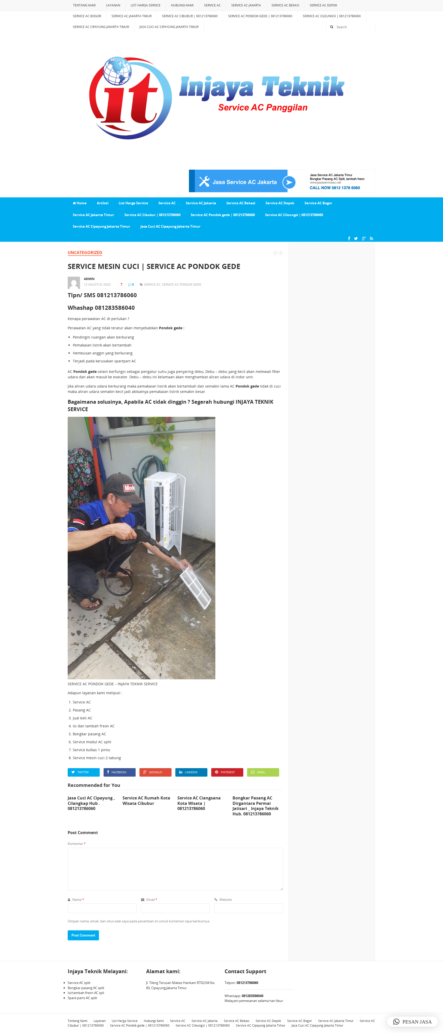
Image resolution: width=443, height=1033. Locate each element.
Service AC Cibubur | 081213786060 (190, 16)
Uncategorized (85, 252)
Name (78, 899)
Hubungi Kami (182, 5)
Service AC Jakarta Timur (132, 16)
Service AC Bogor (87, 16)
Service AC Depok (323, 5)
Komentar (77, 843)
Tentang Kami (84, 5)
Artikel (102, 203)
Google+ (156, 772)
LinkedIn (191, 772)
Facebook (119, 772)
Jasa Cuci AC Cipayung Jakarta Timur (168, 27)
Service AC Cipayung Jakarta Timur (101, 27)
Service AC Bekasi (285, 5)
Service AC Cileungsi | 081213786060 (332, 16)
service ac (152, 284)
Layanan (113, 5)
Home (81, 203)
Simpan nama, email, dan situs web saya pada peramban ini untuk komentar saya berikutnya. (139, 921)
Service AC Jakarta (246, 5)
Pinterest (228, 772)
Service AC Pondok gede (181, 284)
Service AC (212, 5)
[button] (412, 1022)
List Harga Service (145, 5)
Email (261, 772)
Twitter (83, 772)
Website (225, 899)
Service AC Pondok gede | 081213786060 (260, 16)
